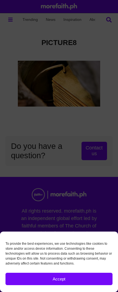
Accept (59, 279)
